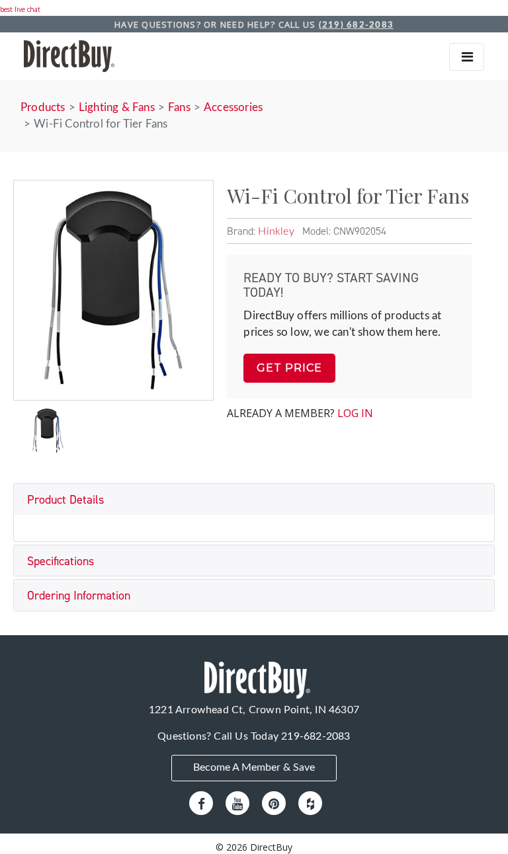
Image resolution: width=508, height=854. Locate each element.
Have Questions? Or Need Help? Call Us (254, 24)
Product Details (65, 500)
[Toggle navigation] (466, 57)
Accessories (233, 107)
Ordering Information (78, 595)
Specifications (60, 561)
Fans (179, 107)
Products (43, 107)
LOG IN (355, 413)
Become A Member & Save (254, 767)
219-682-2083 (315, 736)
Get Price (289, 368)
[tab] (254, 499)
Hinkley (276, 231)
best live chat (20, 9)
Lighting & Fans (117, 107)
